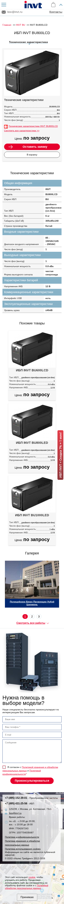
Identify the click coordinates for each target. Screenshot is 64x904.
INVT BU (20, 25)
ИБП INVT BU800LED (32, 442)
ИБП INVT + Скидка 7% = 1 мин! (60, 455)
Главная (6, 25)
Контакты (55, 12)
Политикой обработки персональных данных (26, 887)
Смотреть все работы (30, 623)
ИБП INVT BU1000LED (32, 515)
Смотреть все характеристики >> (21, 130)
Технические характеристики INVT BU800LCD (33, 126)
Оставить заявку (35, 146)
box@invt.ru (14, 12)
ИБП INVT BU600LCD (32, 370)
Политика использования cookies (23, 849)
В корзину (32, 154)
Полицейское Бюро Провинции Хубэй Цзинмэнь (32, 603)
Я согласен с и (30, 770)
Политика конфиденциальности (22, 837)
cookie (32, 877)
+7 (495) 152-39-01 (31, 797)
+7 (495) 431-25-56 (19, 803)
